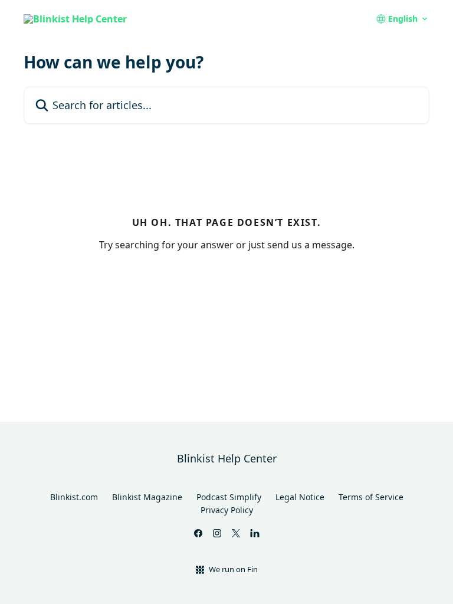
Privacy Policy (227, 510)
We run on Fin (233, 569)
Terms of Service (371, 497)
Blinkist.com (74, 497)
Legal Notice (299, 497)
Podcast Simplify (228, 497)
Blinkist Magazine (147, 497)
